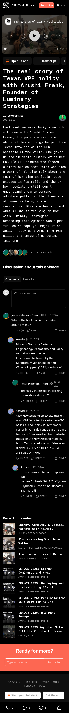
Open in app (20, 61)
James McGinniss (13, 116)
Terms (55, 682)
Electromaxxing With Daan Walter (39, 541)
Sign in (61, 5)
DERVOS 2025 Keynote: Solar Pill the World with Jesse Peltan (41, 629)
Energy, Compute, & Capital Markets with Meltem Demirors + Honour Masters (41, 526)
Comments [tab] (12, 279)
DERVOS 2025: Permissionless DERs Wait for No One (42, 600)
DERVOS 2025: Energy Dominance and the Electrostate (35, 570)
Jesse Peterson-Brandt (26, 315)
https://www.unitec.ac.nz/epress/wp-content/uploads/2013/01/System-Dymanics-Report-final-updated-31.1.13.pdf (43, 481)
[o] (9, 529)
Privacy (44, 682)
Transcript (49, 61)
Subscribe (47, 5)
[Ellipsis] (64, 315)
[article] (34, 529)
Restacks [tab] (28, 279)
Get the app (53, 695)
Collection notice (34, 685)
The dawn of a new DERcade (40, 554)
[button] (11, 36)
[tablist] (19, 279)
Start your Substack (24, 695)
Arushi (20, 339)
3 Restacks (47, 252)
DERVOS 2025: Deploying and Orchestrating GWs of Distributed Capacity (41, 585)
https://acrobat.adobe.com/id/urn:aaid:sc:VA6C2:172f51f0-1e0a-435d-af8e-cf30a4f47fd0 (40, 447)
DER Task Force (37, 533)
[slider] (29, 49)
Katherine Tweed (38, 577)
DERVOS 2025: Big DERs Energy (36, 614)
